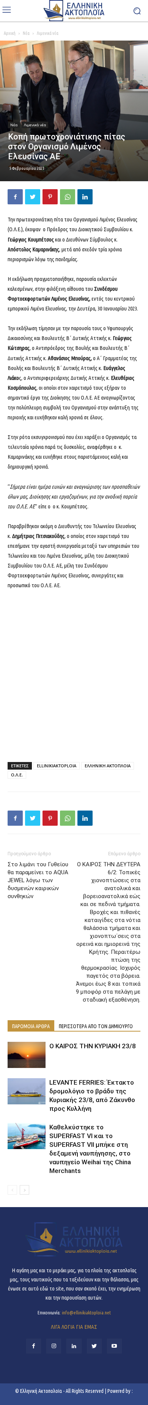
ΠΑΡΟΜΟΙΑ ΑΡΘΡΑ (31, 1026)
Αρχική (10, 33)
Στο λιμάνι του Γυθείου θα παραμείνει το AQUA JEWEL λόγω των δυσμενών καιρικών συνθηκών (38, 880)
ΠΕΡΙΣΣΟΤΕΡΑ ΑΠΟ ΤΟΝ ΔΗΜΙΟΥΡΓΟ (96, 1026)
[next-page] (24, 1190)
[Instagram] (53, 1346)
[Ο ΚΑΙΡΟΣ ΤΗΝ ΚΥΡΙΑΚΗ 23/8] (27, 1055)
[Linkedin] (85, 196)
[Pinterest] (50, 196)
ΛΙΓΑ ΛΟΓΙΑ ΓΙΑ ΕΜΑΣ (74, 1326)
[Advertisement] (74, 674)
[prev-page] (12, 1190)
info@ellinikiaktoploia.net (86, 1312)
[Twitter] (32, 196)
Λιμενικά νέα (47, 33)
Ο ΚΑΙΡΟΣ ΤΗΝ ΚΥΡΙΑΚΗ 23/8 (92, 1046)
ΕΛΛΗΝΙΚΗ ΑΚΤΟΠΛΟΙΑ (108, 765)
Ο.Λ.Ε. (17, 775)
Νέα (26, 33)
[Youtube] (114, 1346)
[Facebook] (15, 196)
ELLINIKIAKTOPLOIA (56, 765)
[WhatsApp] (67, 196)
